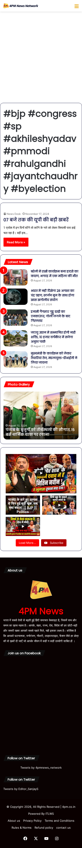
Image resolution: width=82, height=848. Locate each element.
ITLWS (49, 813)
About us (14, 820)
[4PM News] (20, 5)
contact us (63, 827)
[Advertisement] (41, 59)
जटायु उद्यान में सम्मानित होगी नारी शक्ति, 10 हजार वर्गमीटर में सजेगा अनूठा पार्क (53, 337)
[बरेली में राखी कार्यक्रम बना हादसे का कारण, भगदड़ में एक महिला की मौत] (15, 277)
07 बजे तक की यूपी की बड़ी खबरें (36, 220)
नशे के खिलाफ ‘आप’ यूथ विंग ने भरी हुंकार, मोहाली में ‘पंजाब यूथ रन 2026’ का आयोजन (43, 432)
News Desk (14, 213)
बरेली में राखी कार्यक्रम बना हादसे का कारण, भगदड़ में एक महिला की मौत (54, 273)
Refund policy (44, 827)
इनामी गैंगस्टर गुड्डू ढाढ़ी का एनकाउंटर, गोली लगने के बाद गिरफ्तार (50, 316)
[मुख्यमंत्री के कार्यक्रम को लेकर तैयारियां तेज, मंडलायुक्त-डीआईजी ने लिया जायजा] (15, 359)
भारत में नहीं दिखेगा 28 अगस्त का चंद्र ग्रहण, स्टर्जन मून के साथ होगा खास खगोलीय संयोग (52, 295)
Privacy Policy (32, 820)
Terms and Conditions (59, 820)
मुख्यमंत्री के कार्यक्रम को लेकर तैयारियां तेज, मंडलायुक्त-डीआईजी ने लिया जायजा (54, 358)
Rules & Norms (21, 827)
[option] (43, 415)
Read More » (16, 242)
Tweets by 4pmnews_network (41, 767)
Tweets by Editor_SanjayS (20, 789)
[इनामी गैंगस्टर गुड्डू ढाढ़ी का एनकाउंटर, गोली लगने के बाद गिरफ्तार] (15, 317)
